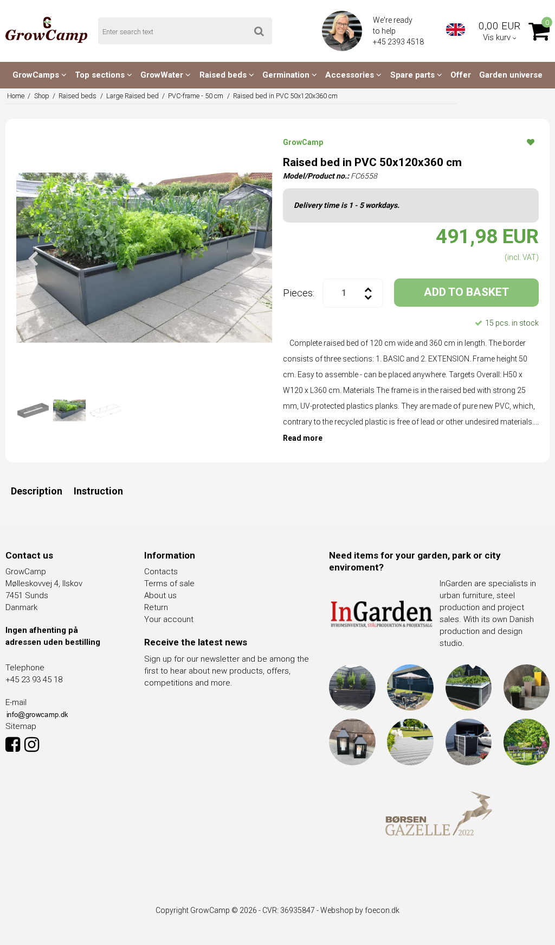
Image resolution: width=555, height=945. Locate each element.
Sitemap (20, 726)
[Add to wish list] (530, 142)
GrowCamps (36, 75)
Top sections (101, 75)
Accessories (350, 75)
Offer (460, 75)
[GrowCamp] (46, 29)
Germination (287, 75)
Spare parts (413, 75)
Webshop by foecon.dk (359, 910)
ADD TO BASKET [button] (466, 292)
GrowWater (162, 75)
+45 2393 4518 (399, 41)
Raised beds (224, 75)
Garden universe (511, 75)
